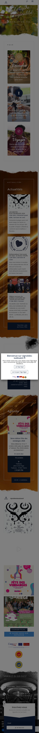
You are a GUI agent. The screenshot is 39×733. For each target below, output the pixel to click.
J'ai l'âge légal (19, 367)
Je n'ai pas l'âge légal (19, 372)
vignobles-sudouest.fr (23, 356)
